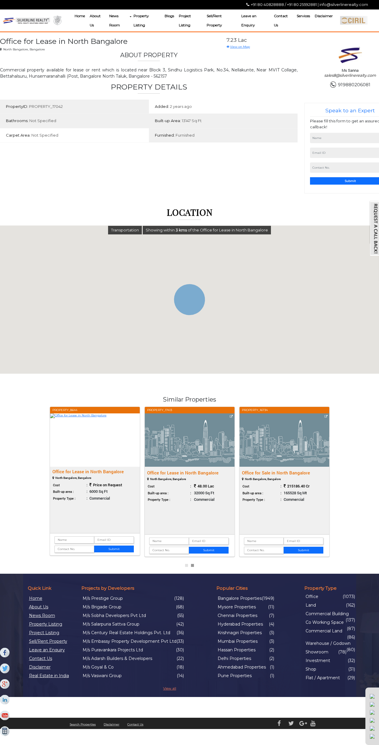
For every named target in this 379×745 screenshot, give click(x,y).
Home (80, 16)
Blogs (169, 16)
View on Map (240, 47)
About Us (95, 20)
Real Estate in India (49, 675)
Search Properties (83, 724)
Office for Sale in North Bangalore (276, 473)
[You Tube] (5, 716)
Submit (114, 549)
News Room (114, 20)
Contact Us (281, 20)
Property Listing (141, 20)
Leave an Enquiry (248, 20)
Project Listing (185, 20)
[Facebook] (5, 653)
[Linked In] (5, 700)
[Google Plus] (5, 684)
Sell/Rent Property (214, 20)
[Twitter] (5, 669)
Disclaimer (324, 16)
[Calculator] (5, 731)
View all (169, 688)
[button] (130, 16)
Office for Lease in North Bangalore (88, 471)
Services (303, 16)
